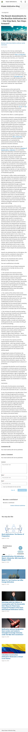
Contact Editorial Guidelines (17, 505)
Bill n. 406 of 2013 (17, 136)
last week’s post (18, 76)
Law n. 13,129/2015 (20, 54)
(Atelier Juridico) (16, 43)
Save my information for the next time (12, 486)
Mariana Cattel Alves (6, 43)
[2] (21, 106)
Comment (3, 462)
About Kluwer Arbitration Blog (8, 730)
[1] (19, 106)
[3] (25, 106)
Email (2, 481)
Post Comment (22, 490)
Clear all (13, 490)
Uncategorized (5, 12)
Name (3, 475)
